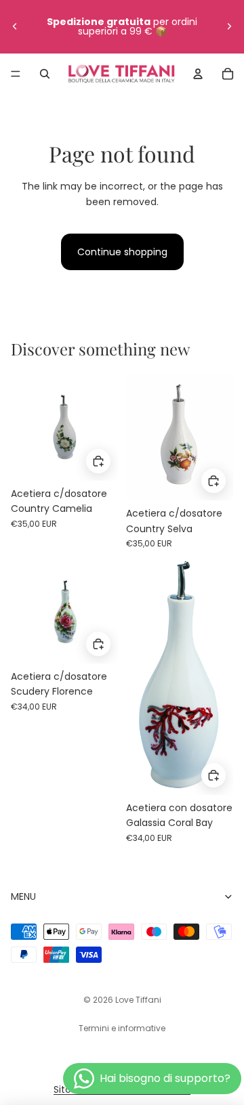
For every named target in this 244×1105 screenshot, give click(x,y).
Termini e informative (122, 1028)
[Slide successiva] (229, 26)
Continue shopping (122, 252)
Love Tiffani (138, 999)
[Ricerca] (45, 74)
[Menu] (15, 73)
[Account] (198, 74)
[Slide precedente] (15, 26)
